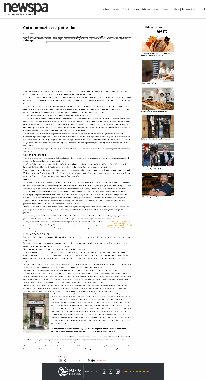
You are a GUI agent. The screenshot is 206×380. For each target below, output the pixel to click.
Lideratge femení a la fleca (148, 83)
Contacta (176, 9)
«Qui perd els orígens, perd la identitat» (152, 197)
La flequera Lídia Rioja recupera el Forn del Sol (154, 111)
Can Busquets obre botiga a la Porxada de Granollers (155, 139)
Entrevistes (146, 9)
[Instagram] (104, 372)
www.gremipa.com (92, 371)
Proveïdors (165, 9)
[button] (204, 9)
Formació (126, 9)
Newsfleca (105, 9)
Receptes (136, 9)
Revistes (156, 9)
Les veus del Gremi (188, 9)
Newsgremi (115, 9)
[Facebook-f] (111, 372)
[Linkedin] (118, 372)
